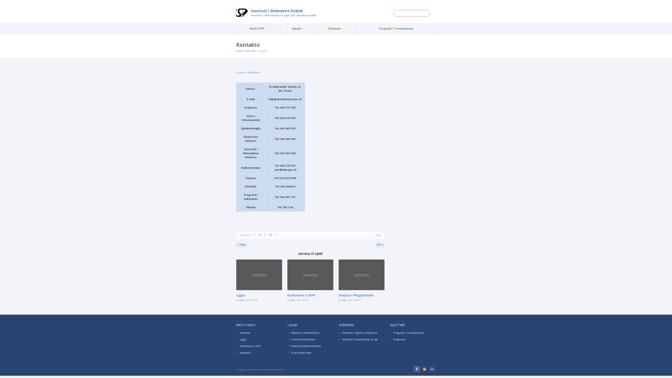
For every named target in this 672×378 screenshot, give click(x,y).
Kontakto (245, 352)
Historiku (245, 332)
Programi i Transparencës (396, 28)
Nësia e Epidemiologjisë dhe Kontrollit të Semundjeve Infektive (308, 33)
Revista (342, 33)
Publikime (334, 28)
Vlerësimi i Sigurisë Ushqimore (359, 332)
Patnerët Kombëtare (303, 339)
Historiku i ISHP (263, 33)
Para (243, 244)
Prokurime (399, 339)
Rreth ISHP (257, 28)
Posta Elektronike (301, 352)
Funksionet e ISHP (301, 295)
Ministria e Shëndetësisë (305, 332)
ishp (241, 72)
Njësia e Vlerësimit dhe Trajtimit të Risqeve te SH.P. (306, 32)
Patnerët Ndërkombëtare (306, 346)
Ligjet (240, 295)
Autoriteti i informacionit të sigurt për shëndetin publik (283, 15)
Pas (379, 244)
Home (239, 50)
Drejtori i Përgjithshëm (356, 295)
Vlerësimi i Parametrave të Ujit (360, 339)
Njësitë (296, 28)
